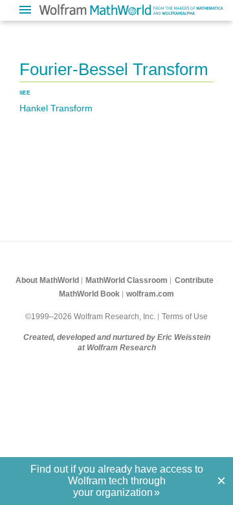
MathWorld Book (89, 293)
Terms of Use (185, 316)
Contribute (194, 280)
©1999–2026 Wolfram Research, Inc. (90, 316)
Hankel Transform (56, 108)
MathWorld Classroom (126, 280)
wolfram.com (150, 293)
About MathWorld (47, 280)
